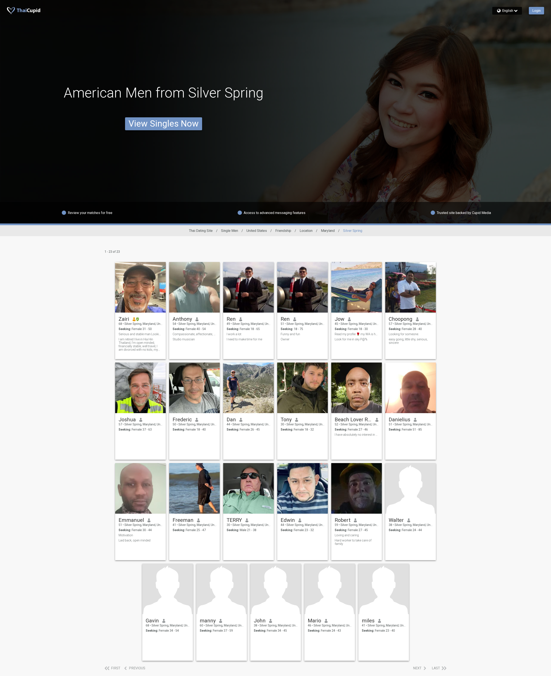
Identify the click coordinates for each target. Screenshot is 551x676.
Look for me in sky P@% (351, 339)
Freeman (183, 520)
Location (306, 231)
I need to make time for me (244, 339)
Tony (286, 420)
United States (256, 231)
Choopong (400, 319)
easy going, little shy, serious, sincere (408, 341)
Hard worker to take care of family (353, 542)
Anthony (182, 319)
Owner (285, 339)
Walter (396, 520)
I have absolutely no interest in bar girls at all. (356, 434)
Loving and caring (347, 535)
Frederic (182, 420)
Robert (342, 520)
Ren (231, 319)
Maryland (328, 231)
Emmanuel (131, 520)
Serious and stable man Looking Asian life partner (140, 334)
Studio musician (184, 339)
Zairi (124, 319)
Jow (339, 319)
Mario (314, 621)
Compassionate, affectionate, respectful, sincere (194, 334)
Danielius (399, 420)
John (260, 621)
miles (368, 621)
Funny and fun (290, 334)
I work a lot (234, 334)
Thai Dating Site (201, 231)
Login (536, 11)
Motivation (126, 535)
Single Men (229, 231)
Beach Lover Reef (353, 420)
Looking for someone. (404, 334)
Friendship (283, 231)
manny (208, 621)
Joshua (127, 420)
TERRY (234, 520)
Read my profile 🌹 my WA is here (356, 334)
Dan (231, 420)
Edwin (288, 520)
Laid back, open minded (134, 540)
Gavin (152, 621)
